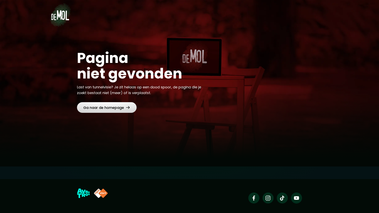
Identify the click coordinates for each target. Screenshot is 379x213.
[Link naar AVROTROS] (83, 193)
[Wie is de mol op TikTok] (282, 198)
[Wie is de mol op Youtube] (296, 198)
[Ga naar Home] (60, 14)
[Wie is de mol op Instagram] (268, 198)
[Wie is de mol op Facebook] (253, 198)
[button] (107, 107)
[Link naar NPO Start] (101, 193)
